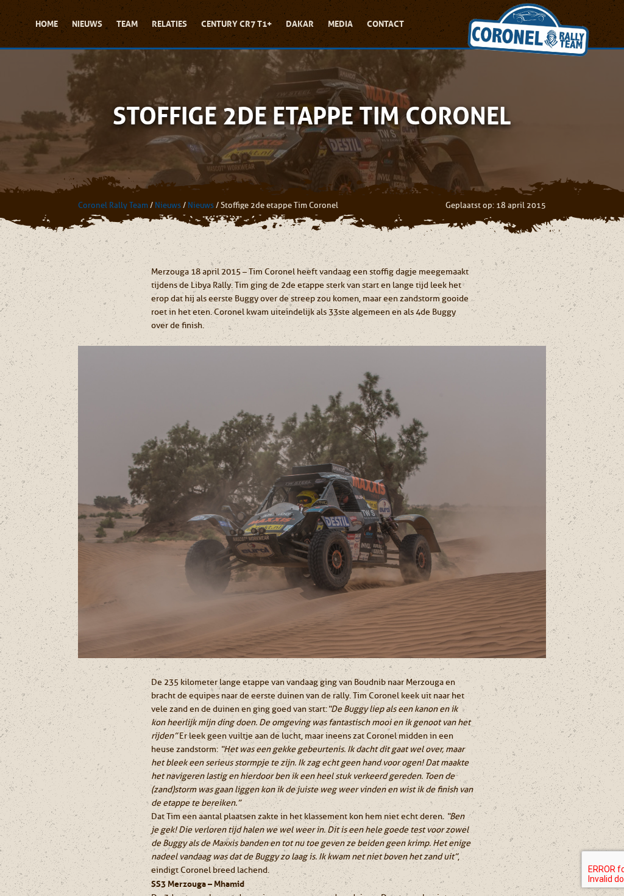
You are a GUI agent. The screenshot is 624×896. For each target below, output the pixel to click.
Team (127, 23)
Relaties (169, 23)
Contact (385, 23)
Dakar (300, 23)
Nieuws (87, 23)
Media (340, 23)
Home (46, 23)
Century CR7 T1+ (236, 23)
